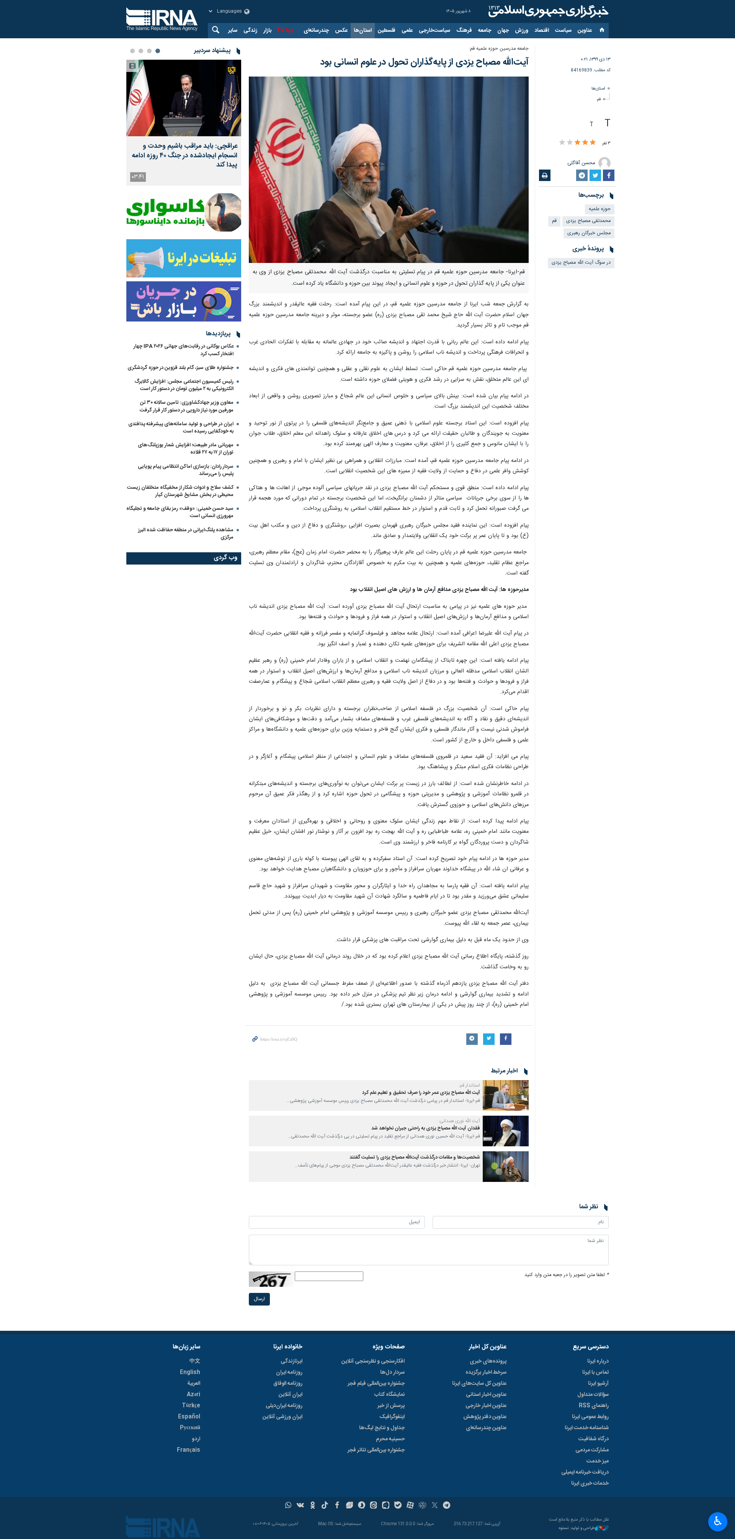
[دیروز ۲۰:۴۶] (183, 98)
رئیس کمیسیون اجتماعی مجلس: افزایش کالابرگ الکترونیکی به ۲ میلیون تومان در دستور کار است (184, 385)
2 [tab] (149, 51)
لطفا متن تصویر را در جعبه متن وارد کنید (566, 1275)
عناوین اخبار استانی (486, 1394)
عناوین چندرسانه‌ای (486, 1428)
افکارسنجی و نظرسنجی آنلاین (373, 1361)
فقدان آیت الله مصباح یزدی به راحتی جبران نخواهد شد (425, 1128)
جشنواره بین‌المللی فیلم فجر (376, 1383)
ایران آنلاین (290, 1394)
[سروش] (361, 1506)
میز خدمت (597, 1461)
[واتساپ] (288, 1506)
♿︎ (718, 1521)
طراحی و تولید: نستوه (577, 1528)
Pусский (190, 1428)
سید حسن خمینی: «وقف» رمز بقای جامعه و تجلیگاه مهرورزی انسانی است (180, 512)
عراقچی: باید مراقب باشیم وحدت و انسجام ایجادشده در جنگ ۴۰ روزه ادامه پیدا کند (184, 156)
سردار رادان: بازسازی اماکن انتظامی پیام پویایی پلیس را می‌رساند (186, 470)
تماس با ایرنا (595, 1372)
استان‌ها (363, 30)
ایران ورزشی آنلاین (282, 1416)
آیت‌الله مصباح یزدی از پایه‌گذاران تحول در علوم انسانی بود (424, 62)
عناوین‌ (585, 30)
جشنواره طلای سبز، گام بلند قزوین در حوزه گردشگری (180, 368)
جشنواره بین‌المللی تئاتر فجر (376, 1450)
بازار (267, 30)
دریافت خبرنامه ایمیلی (585, 1472)
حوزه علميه (600, 209)
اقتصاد (541, 30)
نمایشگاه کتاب (389, 1394)
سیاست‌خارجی (434, 30)
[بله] (398, 1506)
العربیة (193, 1383)
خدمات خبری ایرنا (590, 1483)
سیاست (563, 30)
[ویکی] (300, 1506)
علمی (407, 30)
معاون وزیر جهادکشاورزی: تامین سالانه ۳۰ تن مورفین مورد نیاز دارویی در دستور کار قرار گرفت (187, 406)
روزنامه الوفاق (287, 1383)
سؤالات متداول (593, 1394)
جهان (503, 30)
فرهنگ (464, 30)
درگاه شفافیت (593, 1439)
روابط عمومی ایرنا (590, 1416)
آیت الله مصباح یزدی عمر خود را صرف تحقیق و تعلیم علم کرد (421, 1093)
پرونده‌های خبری (488, 1361)
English (190, 1372)
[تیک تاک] (325, 1506)
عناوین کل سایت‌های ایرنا (479, 1383)
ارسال (259, 1299)
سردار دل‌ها (392, 1372)
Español (189, 1416)
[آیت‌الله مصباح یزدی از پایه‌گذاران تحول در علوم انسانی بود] (389, 170)
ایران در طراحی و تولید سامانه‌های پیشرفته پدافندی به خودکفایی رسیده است (181, 428)
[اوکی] (312, 1506)
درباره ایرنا (598, 1361)
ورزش (521, 30)
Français (188, 1450)
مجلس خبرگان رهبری (589, 233)
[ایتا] (374, 1506)
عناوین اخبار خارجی (486, 1405)
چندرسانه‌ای (316, 30)
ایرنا (547, 11)
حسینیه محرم (390, 1439)
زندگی (250, 30)
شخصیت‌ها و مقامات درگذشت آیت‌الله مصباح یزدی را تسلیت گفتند (415, 1158)
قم (599, 99)
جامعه (484, 30)
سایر (232, 30)
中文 (194, 1361)
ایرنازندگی (291, 1361)
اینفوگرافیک (392, 1416)
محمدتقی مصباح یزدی (588, 221)
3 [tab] (141, 51)
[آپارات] (410, 1506)
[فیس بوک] (337, 1506)
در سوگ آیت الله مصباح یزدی (581, 263)
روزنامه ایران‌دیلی (284, 1405)
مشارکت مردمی (592, 1450)
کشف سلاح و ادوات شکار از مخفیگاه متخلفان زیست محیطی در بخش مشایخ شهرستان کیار (180, 491)
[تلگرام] (447, 1506)
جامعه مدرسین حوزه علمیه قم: (499, 49)
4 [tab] (132, 51)
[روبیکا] (422, 1506)
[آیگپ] (386, 1506)
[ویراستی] (349, 1506)
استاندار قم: (469, 1085)
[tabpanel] (183, 123)
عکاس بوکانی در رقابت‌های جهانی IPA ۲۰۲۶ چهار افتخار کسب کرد (184, 350)
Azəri (193, 1394)
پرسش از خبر (391, 1405)
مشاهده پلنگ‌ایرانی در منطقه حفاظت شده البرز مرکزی (186, 534)
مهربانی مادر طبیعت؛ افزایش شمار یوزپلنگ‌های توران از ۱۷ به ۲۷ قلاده (186, 449)
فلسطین (386, 30)
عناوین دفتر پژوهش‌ (484, 1416)
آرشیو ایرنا (598, 1383)
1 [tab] (157, 51)
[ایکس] (435, 1506)
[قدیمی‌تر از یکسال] (506, 1095)
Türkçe (191, 1405)
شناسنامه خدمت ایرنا (587, 1428)
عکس (341, 30)
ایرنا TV (285, 30)
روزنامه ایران (289, 1372)
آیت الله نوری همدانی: (459, 1121)
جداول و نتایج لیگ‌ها (382, 1428)
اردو (196, 1439)
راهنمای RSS (594, 1405)
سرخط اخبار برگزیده (486, 1372)
